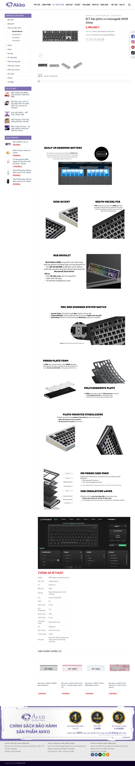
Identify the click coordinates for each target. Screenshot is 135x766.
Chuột (78, 5)
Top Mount (16, 38)
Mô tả (40, 76)
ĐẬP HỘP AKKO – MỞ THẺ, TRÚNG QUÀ (19, 114)
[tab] (40, 76)
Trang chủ (89, 15)
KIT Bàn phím (58, 5)
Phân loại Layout (13, 66)
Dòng (9, 49)
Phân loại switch (13, 70)
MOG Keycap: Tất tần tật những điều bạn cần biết (20, 121)
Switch (95, 5)
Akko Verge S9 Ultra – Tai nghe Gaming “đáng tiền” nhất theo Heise (20, 128)
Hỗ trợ (114, 5)
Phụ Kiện (86, 5)
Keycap (69, 5)
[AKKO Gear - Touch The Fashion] (15, 4)
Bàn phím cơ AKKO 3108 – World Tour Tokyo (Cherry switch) (118, 685)
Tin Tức (37, 5)
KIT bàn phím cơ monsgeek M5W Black (103, 35)
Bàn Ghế (104, 5)
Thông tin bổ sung (51, 76)
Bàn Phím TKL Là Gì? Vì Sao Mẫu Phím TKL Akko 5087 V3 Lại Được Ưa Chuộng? (20, 105)
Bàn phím (46, 5)
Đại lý (122, 5)
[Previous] (41, 36)
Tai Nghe (10, 82)
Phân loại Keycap (13, 62)
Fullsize (94, 31)
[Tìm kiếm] (129, 4)
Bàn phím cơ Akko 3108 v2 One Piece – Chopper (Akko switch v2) (72, 685)
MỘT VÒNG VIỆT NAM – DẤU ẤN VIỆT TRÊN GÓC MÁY (20, 95)
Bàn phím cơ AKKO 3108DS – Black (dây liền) (48, 684)
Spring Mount (16, 34)
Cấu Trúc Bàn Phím (14, 28)
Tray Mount (16, 41)
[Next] (79, 36)
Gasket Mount (17, 31)
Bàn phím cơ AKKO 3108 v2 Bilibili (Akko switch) (94, 684)
